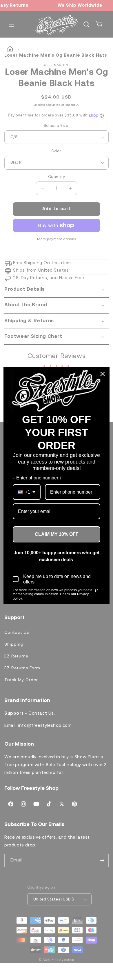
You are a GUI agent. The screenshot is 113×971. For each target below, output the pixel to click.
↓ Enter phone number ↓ (37, 477)
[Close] (103, 374)
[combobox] (27, 492)
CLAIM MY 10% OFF (57, 534)
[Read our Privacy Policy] (96, 590)
